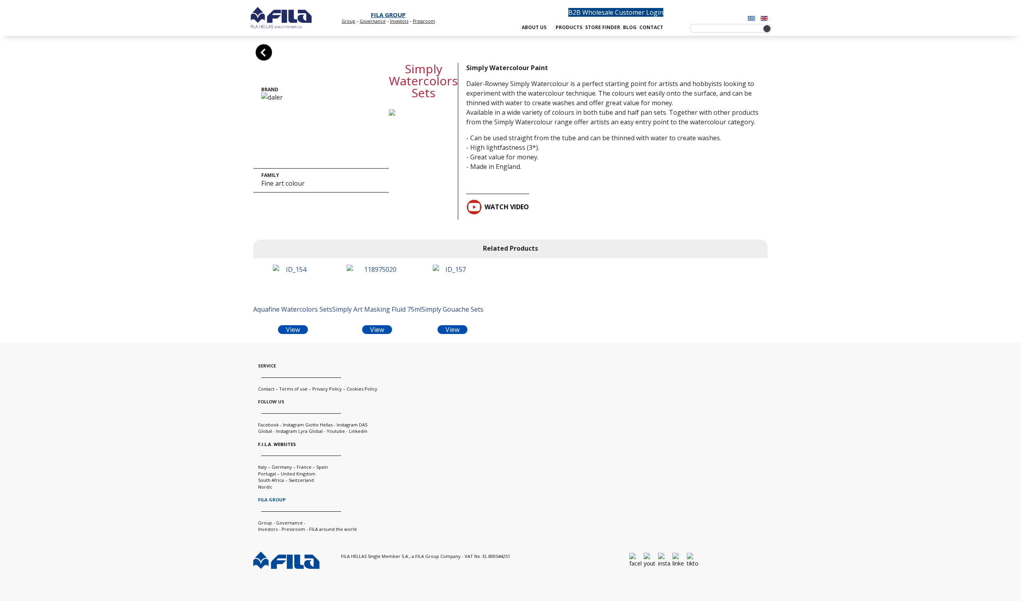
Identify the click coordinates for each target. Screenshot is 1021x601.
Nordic (265, 487)
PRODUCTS (569, 27)
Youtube (336, 431)
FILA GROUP (388, 15)
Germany (282, 467)
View (293, 329)
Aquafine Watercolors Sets (292, 309)
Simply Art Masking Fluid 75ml (377, 309)
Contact (266, 389)
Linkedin (358, 431)
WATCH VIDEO (507, 206)
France (304, 467)
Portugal (267, 474)
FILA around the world (333, 529)
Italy (262, 467)
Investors (399, 21)
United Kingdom (298, 474)
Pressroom (293, 529)
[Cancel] (263, 52)
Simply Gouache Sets (452, 309)
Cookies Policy (362, 389)
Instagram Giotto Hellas (308, 425)
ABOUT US (534, 27)
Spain (322, 467)
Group (348, 21)
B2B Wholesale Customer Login (615, 12)
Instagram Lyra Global (299, 431)
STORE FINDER (602, 27)
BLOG (630, 27)
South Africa (271, 480)
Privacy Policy (327, 389)
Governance (373, 21)
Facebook (268, 425)
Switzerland (301, 480)
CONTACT (651, 27)
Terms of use (293, 389)
